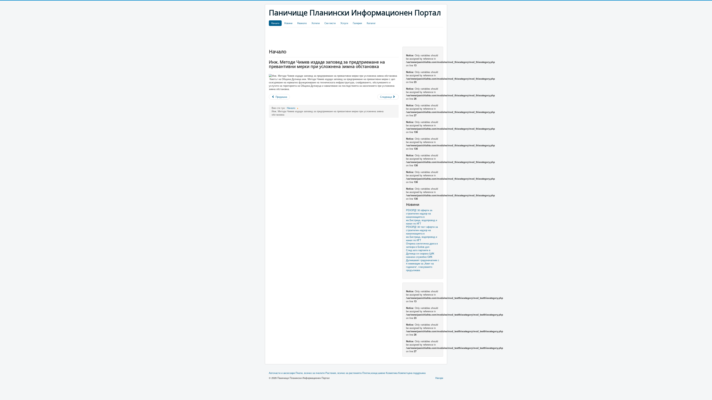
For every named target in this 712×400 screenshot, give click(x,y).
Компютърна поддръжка (412, 373)
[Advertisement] (336, 37)
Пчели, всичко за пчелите (310, 373)
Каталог (371, 23)
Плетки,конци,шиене (373, 373)
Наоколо (302, 23)
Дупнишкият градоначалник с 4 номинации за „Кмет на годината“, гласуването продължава (422, 265)
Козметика (392, 373)
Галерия (357, 23)
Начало (275, 23)
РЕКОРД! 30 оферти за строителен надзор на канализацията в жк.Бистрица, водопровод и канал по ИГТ (421, 217)
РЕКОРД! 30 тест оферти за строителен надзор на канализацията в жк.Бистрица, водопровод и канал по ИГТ (422, 233)
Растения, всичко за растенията (343, 373)
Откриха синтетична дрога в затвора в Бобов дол (422, 245)
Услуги (344, 23)
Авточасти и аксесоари (282, 373)
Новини (288, 23)
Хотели (316, 23)
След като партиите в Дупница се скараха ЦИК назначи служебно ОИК (420, 254)
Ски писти (330, 23)
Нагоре (439, 378)
